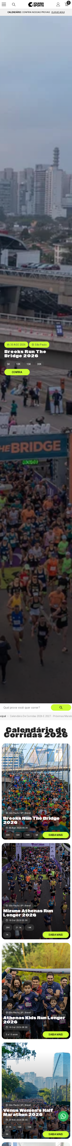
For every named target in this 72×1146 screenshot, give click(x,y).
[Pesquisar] (14, 4)
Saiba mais (56, 835)
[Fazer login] (58, 4)
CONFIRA (17, 372)
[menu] (4, 4)
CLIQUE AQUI (58, 12)
